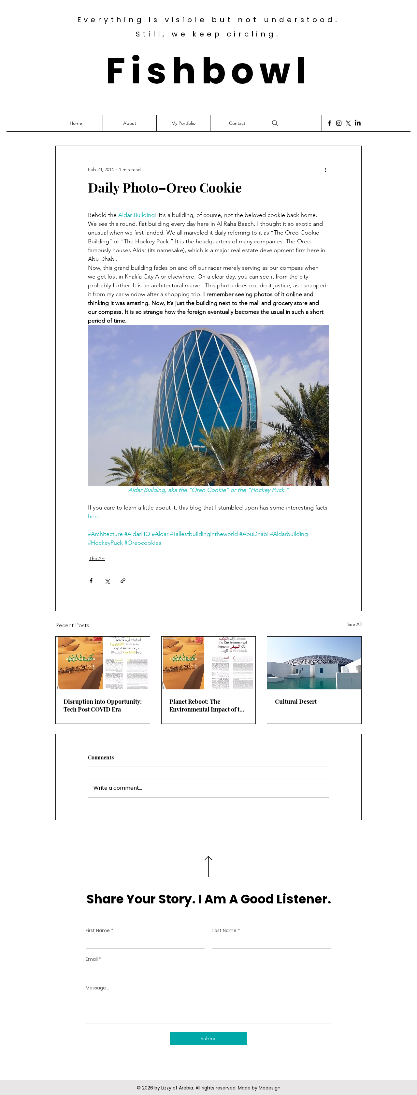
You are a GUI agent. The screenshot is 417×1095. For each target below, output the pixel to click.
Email (93, 959)
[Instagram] (338, 123)
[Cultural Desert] (314, 663)
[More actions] (325, 169)
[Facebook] (329, 123)
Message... (97, 988)
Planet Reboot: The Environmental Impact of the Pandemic (207, 705)
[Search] (275, 123)
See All (354, 624)
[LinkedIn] (357, 123)
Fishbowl (209, 71)
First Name (99, 931)
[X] (348, 123)
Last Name (226, 931)
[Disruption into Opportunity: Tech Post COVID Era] (103, 663)
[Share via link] (123, 581)
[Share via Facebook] (91, 581)
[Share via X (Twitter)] (107, 581)
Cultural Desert (296, 701)
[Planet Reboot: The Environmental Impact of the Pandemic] (209, 663)
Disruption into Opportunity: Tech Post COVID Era (103, 705)
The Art (97, 558)
